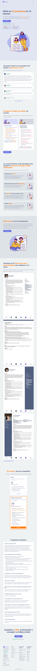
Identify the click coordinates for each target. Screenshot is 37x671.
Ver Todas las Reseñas (18, 100)
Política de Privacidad (6, 665)
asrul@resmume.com (16, 621)
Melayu (28, 659)
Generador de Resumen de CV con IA (22, 655)
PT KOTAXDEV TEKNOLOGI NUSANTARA (5, 655)
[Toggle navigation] (33, 2)
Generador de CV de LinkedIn (22, 653)
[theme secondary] (21, 317)
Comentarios (13, 653)
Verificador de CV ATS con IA (22, 650)
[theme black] (11, 317)
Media (12, 654)
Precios (12, 651)
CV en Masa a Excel (22, 660)
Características (13, 650)
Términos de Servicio (6, 664)
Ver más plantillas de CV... (8, 461)
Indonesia (28, 654)
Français (28, 658)
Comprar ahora (18, 527)
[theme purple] (25, 317)
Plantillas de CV (13, 649)
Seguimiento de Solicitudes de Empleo (22, 659)
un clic (8, 176)
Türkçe (28, 655)
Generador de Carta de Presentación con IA (22, 657)
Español (28, 656)
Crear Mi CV (18, 493)
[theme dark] (16, 317)
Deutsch (28, 657)
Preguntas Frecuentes (14, 652)
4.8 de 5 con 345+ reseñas (20, 639)
